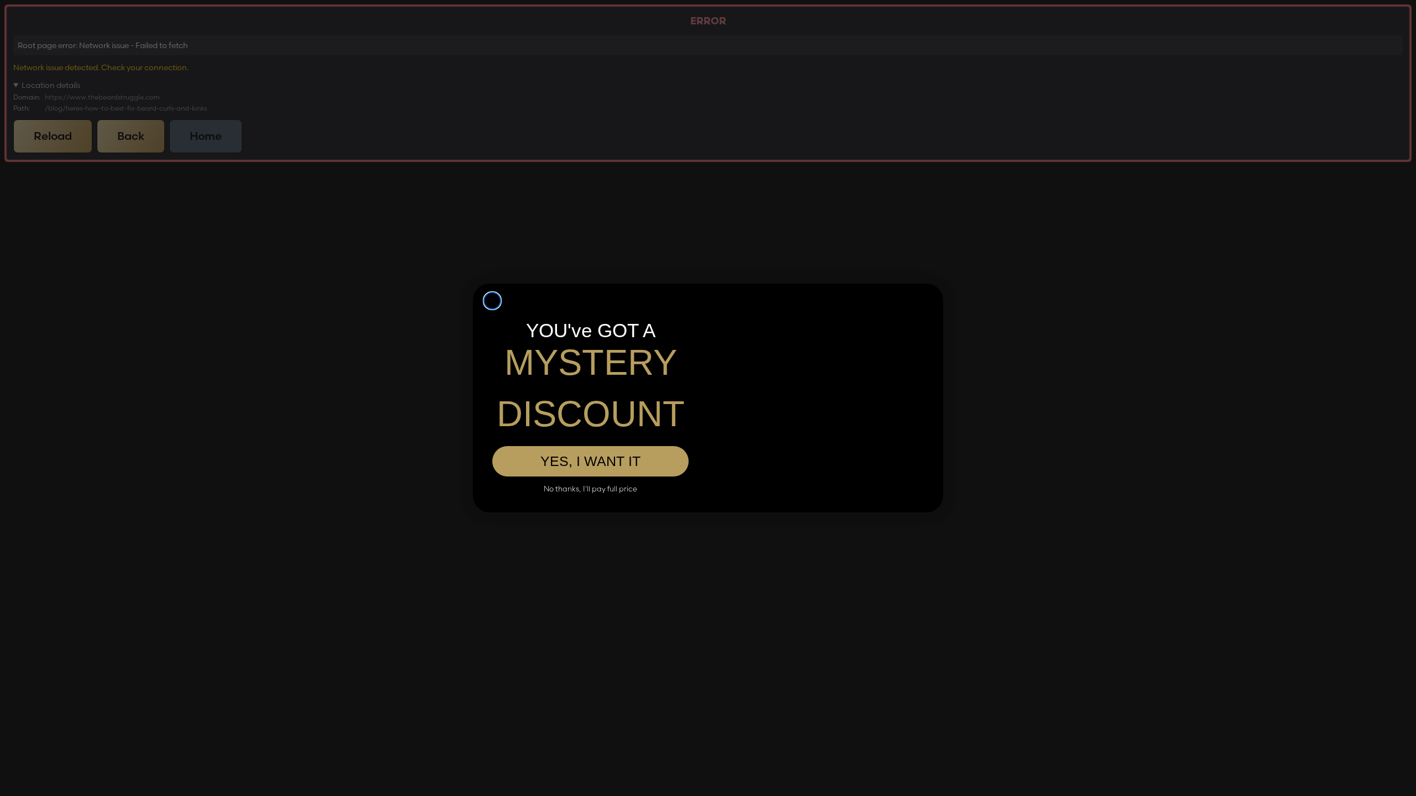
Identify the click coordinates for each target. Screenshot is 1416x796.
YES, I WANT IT (590, 461)
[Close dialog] (492, 300)
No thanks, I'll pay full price (590, 489)
